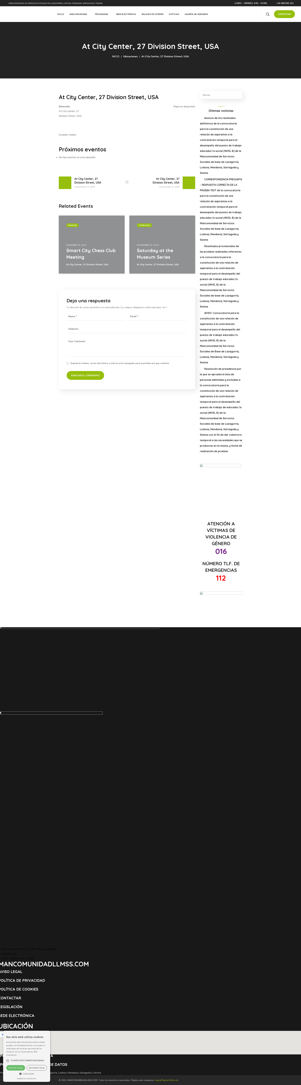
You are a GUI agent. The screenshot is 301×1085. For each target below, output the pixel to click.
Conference (144, 225)
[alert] (26, 1056)
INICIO (115, 56)
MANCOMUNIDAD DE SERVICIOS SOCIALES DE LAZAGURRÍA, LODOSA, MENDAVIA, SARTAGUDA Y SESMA (56, 3)
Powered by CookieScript (26, 1079)
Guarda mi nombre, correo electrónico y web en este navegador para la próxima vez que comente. (119, 363)
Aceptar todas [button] (15, 1068)
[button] (267, 14)
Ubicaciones (130, 56)
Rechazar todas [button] (37, 1068)
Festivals (72, 225)
